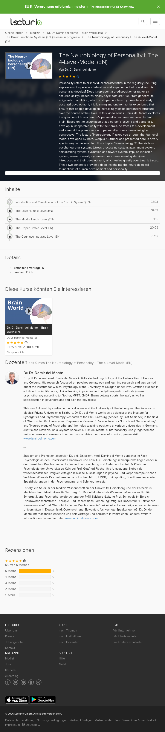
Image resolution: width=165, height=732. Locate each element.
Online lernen (14, 33)
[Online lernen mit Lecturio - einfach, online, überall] (26, 21)
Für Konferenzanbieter (128, 642)
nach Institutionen (70, 636)
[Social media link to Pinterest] (23, 682)
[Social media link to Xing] (38, 682)
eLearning (11, 676)
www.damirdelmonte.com (39, 438)
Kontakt (10, 648)
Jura (8, 664)
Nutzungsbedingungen (52, 720)
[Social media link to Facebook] (8, 682)
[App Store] (17, 700)
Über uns (11, 630)
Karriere (10, 670)
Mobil (62, 664)
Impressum (12, 725)
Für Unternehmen (124, 630)
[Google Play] (43, 700)
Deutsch (31, 725)
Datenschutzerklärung (20, 720)
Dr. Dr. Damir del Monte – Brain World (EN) (75, 33)
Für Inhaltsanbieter (125, 636)
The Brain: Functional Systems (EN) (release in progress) (42, 37)
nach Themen (68, 630)
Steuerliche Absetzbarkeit (139, 720)
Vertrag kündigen (81, 720)
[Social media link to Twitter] (15, 682)
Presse (9, 636)
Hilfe (62, 658)
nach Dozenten (69, 642)
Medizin (35, 33)
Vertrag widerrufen (107, 720)
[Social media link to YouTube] (31, 682)
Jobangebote (14, 642)
